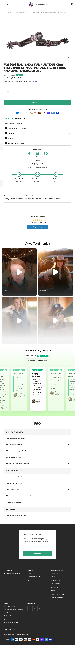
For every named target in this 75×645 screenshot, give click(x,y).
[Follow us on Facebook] (29, 608)
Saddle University (9, 606)
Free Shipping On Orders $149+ (13, 78)
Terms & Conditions (57, 594)
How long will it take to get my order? (18, 463)
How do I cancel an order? (14, 502)
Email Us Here (19, 143)
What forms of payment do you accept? (18, 496)
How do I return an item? (14, 477)
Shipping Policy (56, 580)
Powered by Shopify (22, 634)
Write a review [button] (37, 227)
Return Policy (55, 577)
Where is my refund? (12, 489)
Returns (29, 580)
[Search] (8, 4)
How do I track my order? (14, 444)
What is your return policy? (14, 483)
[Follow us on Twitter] (35, 608)
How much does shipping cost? (16, 438)
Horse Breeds (8, 615)
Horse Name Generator (11, 622)
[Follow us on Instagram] (40, 608)
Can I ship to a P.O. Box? (13, 457)
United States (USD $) (11, 629)
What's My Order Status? (35, 577)
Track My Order (32, 573)
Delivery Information (57, 597)
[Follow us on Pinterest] (45, 608)
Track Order (55, 573)
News (5, 619)
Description (8, 192)
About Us (54, 590)
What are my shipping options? (16, 451)
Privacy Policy (55, 584)
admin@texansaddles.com (12, 573)
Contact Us (54, 587)
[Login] (66, 4)
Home (5, 12)
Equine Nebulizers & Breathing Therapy (13, 611)
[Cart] (70, 5)
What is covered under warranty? (16, 515)
